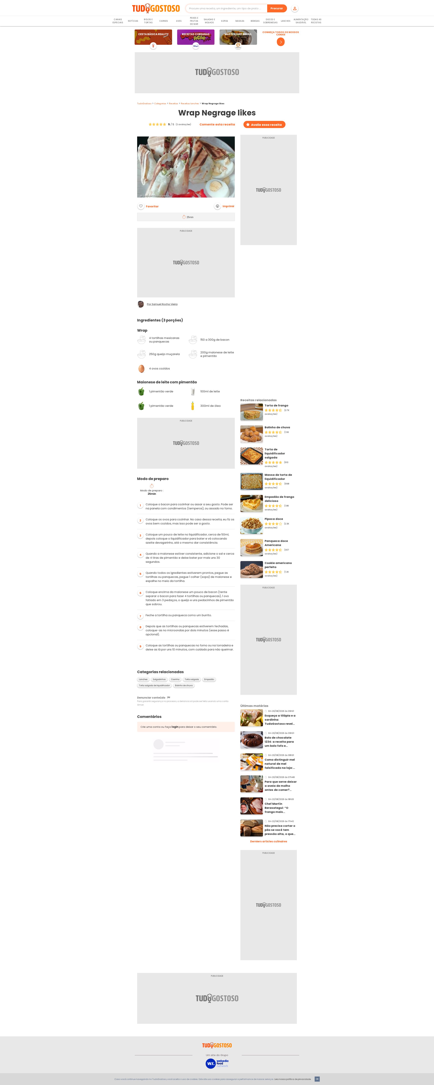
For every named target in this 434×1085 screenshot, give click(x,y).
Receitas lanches (190, 103)
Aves (179, 20)
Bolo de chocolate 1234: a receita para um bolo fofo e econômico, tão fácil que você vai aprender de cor (280, 742)
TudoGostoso (144, 103)
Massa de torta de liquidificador (278, 477)
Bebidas (255, 20)
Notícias (133, 20)
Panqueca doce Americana (276, 543)
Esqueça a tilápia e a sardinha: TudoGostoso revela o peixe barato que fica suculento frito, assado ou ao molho (280, 720)
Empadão (209, 679)
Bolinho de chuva (184, 685)
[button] (224, 206)
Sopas (224, 20)
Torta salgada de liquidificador (154, 685)
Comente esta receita (217, 124)
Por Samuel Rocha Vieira (162, 304)
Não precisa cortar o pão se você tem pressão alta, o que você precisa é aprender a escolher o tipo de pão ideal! (280, 830)
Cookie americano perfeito (278, 565)
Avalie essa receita (266, 125)
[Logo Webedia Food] (217, 1063)
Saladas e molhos (209, 21)
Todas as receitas (316, 21)
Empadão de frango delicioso (279, 499)
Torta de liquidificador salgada (275, 453)
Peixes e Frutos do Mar (194, 20)
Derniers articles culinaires (268, 841)
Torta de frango (276, 405)
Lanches (286, 20)
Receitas (173, 103)
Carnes (163, 20)
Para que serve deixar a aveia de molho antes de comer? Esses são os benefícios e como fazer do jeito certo (281, 786)
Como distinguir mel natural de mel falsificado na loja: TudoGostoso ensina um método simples (280, 764)
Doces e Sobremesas (270, 21)
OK (317, 1079)
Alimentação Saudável (301, 21)
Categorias (160, 103)
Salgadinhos (159, 679)
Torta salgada (192, 679)
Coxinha (175, 679)
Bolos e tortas (148, 21)
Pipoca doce (274, 519)
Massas (239, 20)
